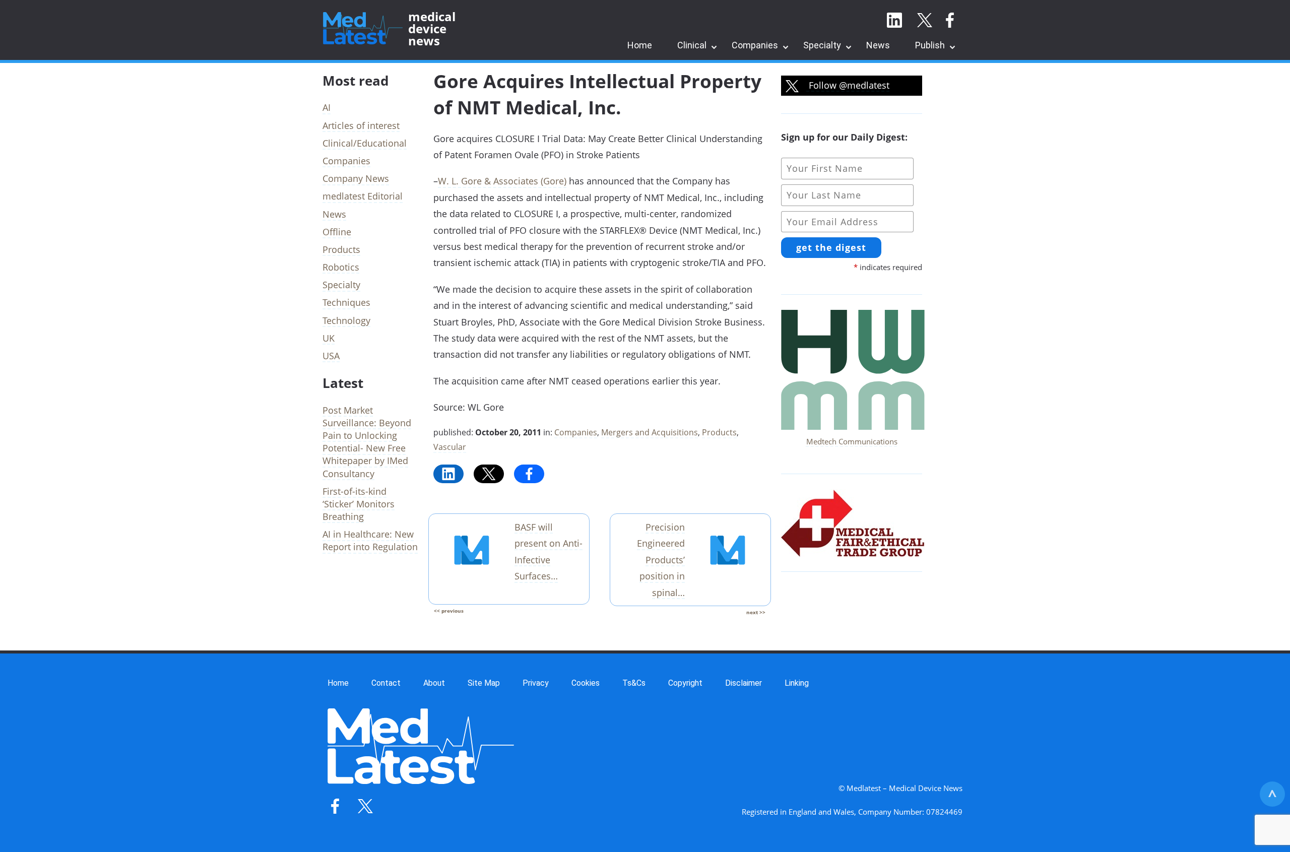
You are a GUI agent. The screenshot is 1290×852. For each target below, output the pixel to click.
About (434, 683)
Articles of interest (361, 125)
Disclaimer (743, 683)
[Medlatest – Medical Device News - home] (362, 28)
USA (331, 356)
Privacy (536, 683)
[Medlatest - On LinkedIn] (894, 21)
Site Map (484, 683)
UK (328, 338)
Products (719, 432)
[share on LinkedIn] (448, 474)
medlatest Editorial (362, 196)
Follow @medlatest (847, 85)
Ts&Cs (634, 683)
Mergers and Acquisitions (649, 432)
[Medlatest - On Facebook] (949, 21)
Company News (355, 178)
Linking (797, 683)
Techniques (346, 302)
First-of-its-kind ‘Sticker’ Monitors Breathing (358, 503)
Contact (386, 683)
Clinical (691, 45)
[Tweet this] (489, 474)
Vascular (449, 446)
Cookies (585, 683)
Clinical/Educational (364, 143)
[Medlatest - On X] (924, 21)
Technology (346, 320)
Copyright (685, 683)
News (878, 45)
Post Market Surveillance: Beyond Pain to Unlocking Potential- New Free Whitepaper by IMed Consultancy (366, 442)
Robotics (340, 267)
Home (639, 45)
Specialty (822, 45)
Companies (755, 45)
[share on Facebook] (529, 474)
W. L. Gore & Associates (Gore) (502, 181)
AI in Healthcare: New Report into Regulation (370, 540)
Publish (930, 45)
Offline (336, 232)
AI (326, 107)
